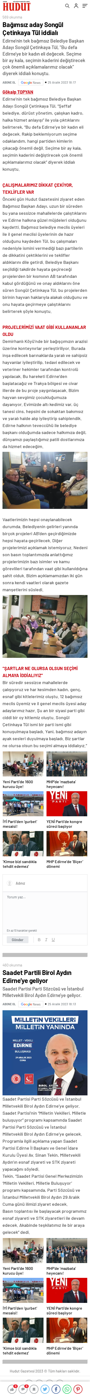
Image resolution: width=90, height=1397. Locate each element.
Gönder (18, 939)
